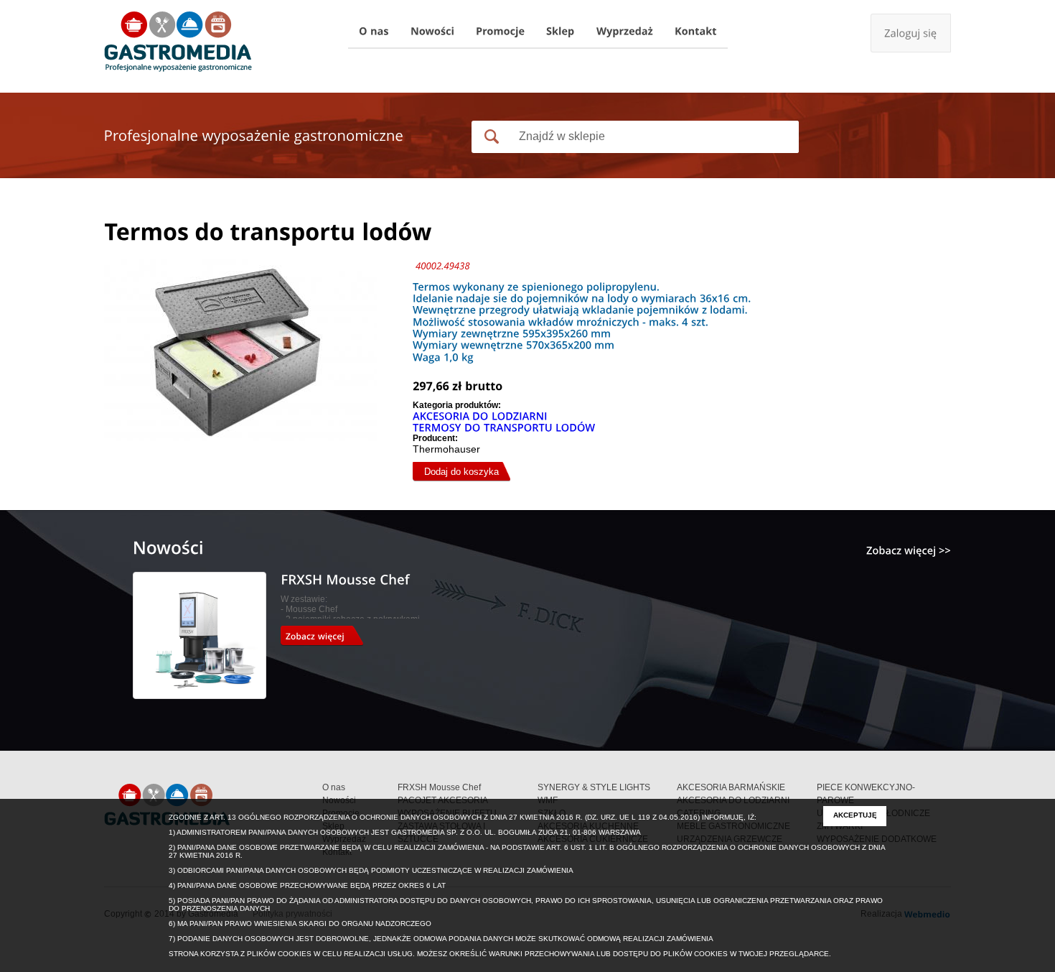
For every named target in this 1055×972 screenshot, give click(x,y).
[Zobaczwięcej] (327, 636)
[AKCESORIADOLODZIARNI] (480, 416)
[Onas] (374, 31)
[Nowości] (432, 31)
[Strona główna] (178, 43)
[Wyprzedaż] (625, 31)
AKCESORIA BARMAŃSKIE (731, 787)
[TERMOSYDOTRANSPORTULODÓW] (504, 427)
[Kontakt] (696, 31)
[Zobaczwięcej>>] (908, 550)
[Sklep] (560, 31)
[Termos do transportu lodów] (258, 451)
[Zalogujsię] (911, 33)
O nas (333, 787)
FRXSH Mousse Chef (439, 787)
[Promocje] (500, 31)
